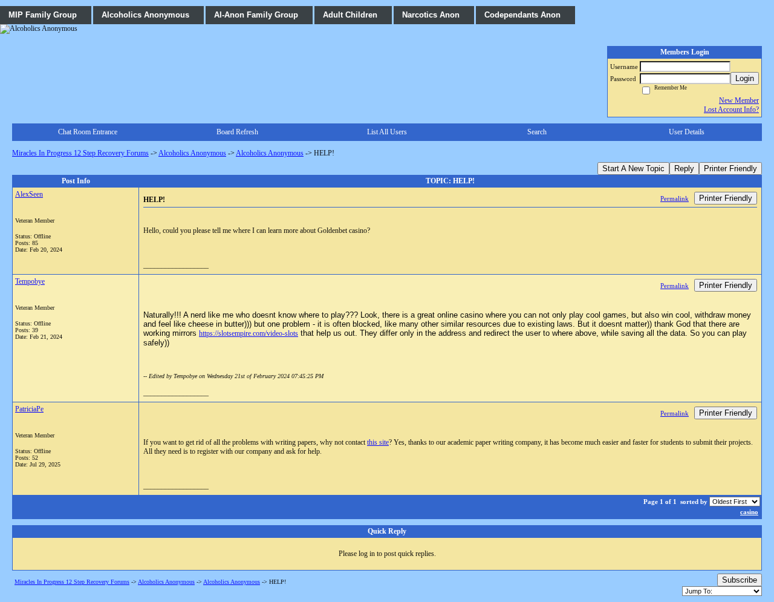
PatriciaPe (29, 409)
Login (744, 78)
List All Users (387, 132)
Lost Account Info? (731, 109)
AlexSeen (29, 194)
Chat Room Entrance (87, 132)
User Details (686, 132)
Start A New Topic (633, 168)
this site (378, 442)
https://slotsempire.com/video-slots (248, 333)
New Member (739, 100)
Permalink (674, 198)
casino (749, 511)
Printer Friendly (730, 168)
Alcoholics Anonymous (192, 153)
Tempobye (30, 281)
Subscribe (739, 579)
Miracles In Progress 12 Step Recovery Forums (80, 153)
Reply (684, 168)
